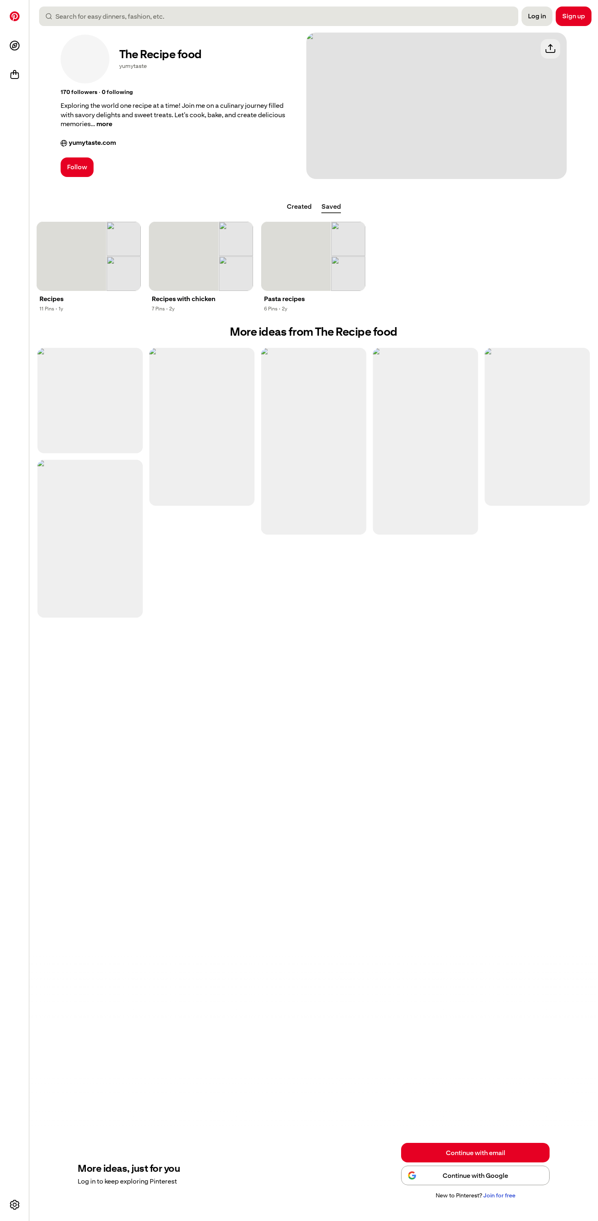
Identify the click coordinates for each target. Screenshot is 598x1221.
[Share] (550, 49)
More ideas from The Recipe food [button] (313, 331)
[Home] (14, 16)
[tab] (299, 206)
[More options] (14, 1204)
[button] (79, 92)
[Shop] (14, 75)
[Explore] (14, 45)
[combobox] (282, 16)
